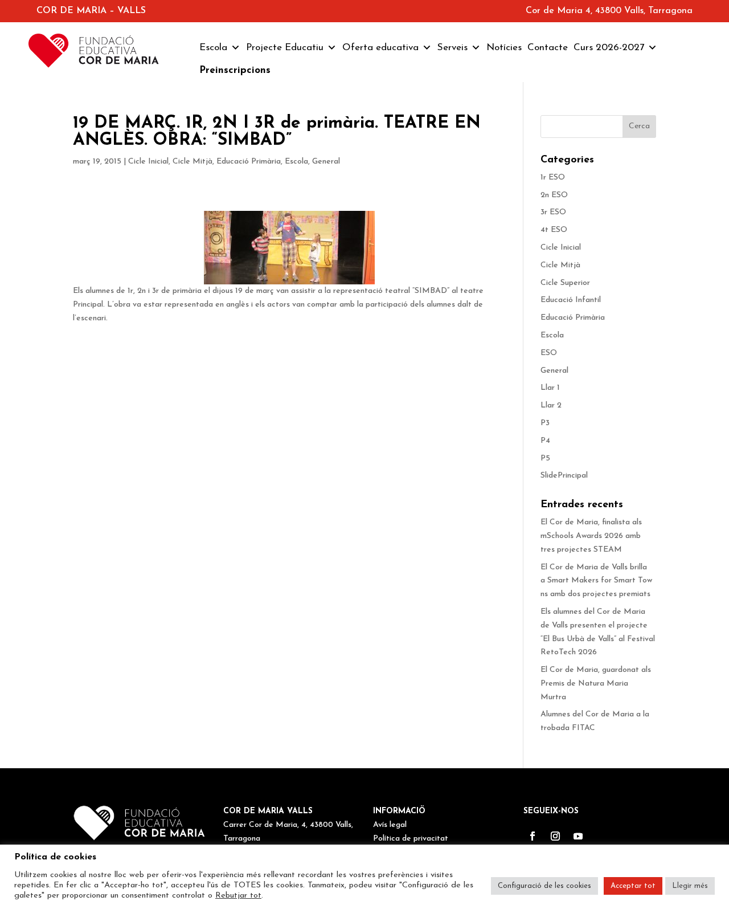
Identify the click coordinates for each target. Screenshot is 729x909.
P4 (545, 441)
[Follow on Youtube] (578, 836)
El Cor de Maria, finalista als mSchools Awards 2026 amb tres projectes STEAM (591, 536)
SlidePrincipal (564, 475)
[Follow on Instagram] (555, 836)
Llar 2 (551, 405)
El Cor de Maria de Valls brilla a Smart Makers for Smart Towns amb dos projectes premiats (596, 581)
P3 (545, 423)
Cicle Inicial (148, 161)
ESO (548, 353)
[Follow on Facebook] (532, 836)
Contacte (547, 47)
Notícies (504, 47)
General (326, 161)
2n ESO (554, 195)
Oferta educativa (380, 47)
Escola (213, 47)
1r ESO (552, 177)
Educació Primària (248, 161)
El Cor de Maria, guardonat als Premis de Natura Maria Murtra (595, 684)
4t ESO (553, 230)
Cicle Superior (565, 283)
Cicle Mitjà (192, 161)
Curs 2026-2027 (609, 47)
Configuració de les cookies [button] (544, 886)
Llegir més (690, 886)
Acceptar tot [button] (633, 886)
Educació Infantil (570, 300)
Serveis (452, 47)
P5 (545, 458)
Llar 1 (550, 388)
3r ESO (553, 212)
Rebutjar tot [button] (238, 895)
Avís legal (390, 825)
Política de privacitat (410, 838)
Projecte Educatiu (284, 47)
